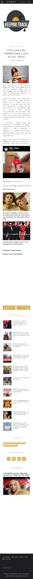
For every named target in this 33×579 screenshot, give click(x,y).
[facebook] (8, 2)
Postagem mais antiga (24, 307)
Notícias (19, 46)
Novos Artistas (8, 445)
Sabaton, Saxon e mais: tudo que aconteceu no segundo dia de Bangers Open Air (21, 356)
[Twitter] (14, 459)
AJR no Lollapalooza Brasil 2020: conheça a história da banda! (21, 402)
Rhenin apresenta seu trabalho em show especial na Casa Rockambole (21, 413)
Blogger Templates (21, 576)
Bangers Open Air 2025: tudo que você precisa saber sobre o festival (21, 390)
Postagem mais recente (9, 307)
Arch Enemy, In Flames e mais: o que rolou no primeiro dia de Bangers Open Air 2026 (20, 323)
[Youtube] (19, 459)
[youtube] (14, 2)
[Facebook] (9, 459)
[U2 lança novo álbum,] (16, 230)
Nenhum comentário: (9, 185)
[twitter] (10, 2)
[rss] (15, 2)
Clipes (23, 443)
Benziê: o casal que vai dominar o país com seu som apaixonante (21, 345)
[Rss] (24, 459)
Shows (16, 445)
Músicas (12, 46)
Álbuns (18, 443)
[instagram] (12, 2)
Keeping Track (17, 574)
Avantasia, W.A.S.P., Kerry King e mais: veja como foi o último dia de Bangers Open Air (21, 334)
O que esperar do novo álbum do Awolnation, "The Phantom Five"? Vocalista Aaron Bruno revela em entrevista (21, 425)
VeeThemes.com (10, 576)
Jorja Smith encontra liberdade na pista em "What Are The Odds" (16, 474)
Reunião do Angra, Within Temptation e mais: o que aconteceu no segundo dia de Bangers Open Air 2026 (21, 368)
